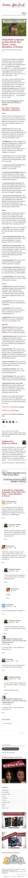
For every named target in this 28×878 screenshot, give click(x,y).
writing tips (7, 436)
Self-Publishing (11, 434)
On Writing (16, 431)
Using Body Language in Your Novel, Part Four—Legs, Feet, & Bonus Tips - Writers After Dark (14, 640)
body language (14, 101)
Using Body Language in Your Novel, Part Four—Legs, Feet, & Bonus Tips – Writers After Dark (14, 700)
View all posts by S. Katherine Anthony (15, 462)
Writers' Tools (5, 808)
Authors (6, 433)
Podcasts (4, 800)
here (22, 407)
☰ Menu (24, 13)
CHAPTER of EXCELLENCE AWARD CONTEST (14, 480)
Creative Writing (22, 433)
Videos (3, 806)
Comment (22, 732)
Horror (4, 796)
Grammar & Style (9, 431)
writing (20, 434)
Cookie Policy (5, 872)
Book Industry (5, 790)
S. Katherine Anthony (17, 49)
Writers (16, 434)
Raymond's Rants (6, 802)
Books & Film (5, 792)
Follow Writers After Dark (10, 749)
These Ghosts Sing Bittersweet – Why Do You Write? (14, 473)
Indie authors (4, 434)
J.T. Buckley (9, 659)
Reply (15, 503)
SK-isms (4, 804)
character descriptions (13, 433)
